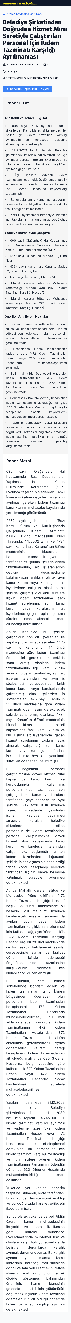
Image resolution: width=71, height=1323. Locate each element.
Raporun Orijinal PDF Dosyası (29, 89)
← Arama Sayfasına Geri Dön (22, 14)
